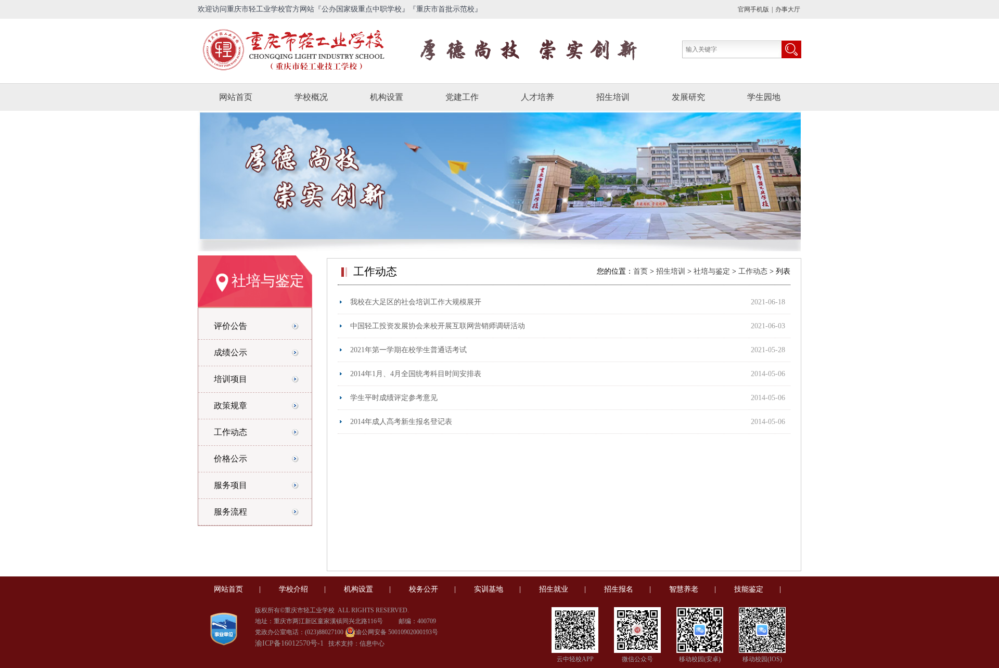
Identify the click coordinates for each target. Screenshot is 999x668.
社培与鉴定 (712, 271)
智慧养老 (683, 589)
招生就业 (553, 589)
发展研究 (688, 97)
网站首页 (235, 97)
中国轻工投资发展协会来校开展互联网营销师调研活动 (437, 326)
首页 (641, 271)
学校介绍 (293, 589)
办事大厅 (787, 9)
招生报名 (618, 589)
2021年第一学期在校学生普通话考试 (408, 350)
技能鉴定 (748, 589)
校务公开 (423, 589)
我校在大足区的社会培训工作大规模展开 (415, 302)
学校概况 (311, 97)
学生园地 (763, 97)
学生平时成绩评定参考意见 (394, 398)
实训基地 (488, 589)
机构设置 (386, 97)
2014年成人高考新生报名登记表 (401, 422)
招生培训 (613, 97)
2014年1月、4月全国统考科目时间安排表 (415, 374)
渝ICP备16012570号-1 (289, 643)
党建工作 (462, 97)
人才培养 (537, 97)
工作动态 (752, 271)
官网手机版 (753, 9)
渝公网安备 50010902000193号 (396, 632)
